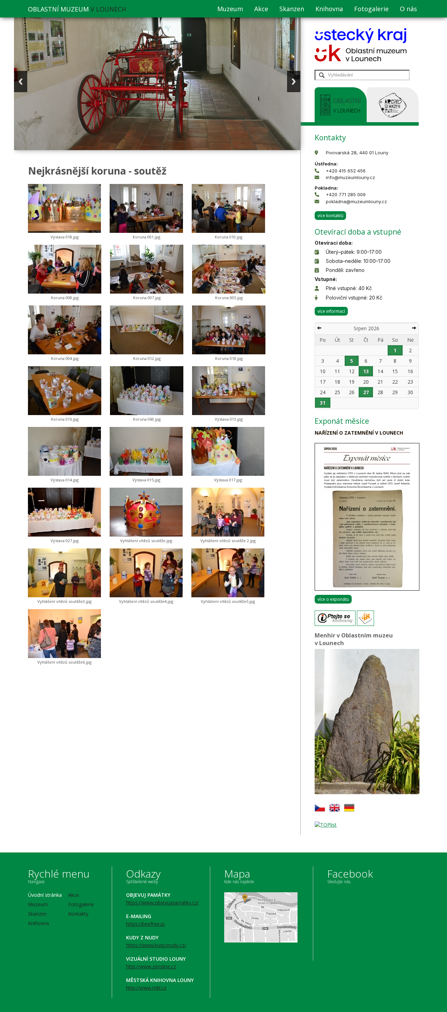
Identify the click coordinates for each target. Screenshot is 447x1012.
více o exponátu (333, 599)
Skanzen (291, 9)
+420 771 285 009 (346, 194)
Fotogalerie (371, 9)
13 (366, 371)
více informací (331, 311)
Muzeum (230, 9)
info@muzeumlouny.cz (350, 177)
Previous (20, 81)
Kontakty (78, 913)
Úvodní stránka (45, 895)
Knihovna (329, 9)
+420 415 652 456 (346, 170)
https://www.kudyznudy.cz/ (156, 945)
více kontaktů (330, 216)
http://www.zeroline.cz (151, 966)
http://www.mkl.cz (146, 987)
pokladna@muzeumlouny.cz (356, 201)
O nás (408, 9)
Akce (261, 9)
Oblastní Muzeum (77, 9)
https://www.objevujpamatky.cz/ (162, 902)
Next (293, 81)
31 (322, 402)
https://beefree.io (145, 924)
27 (366, 392)
